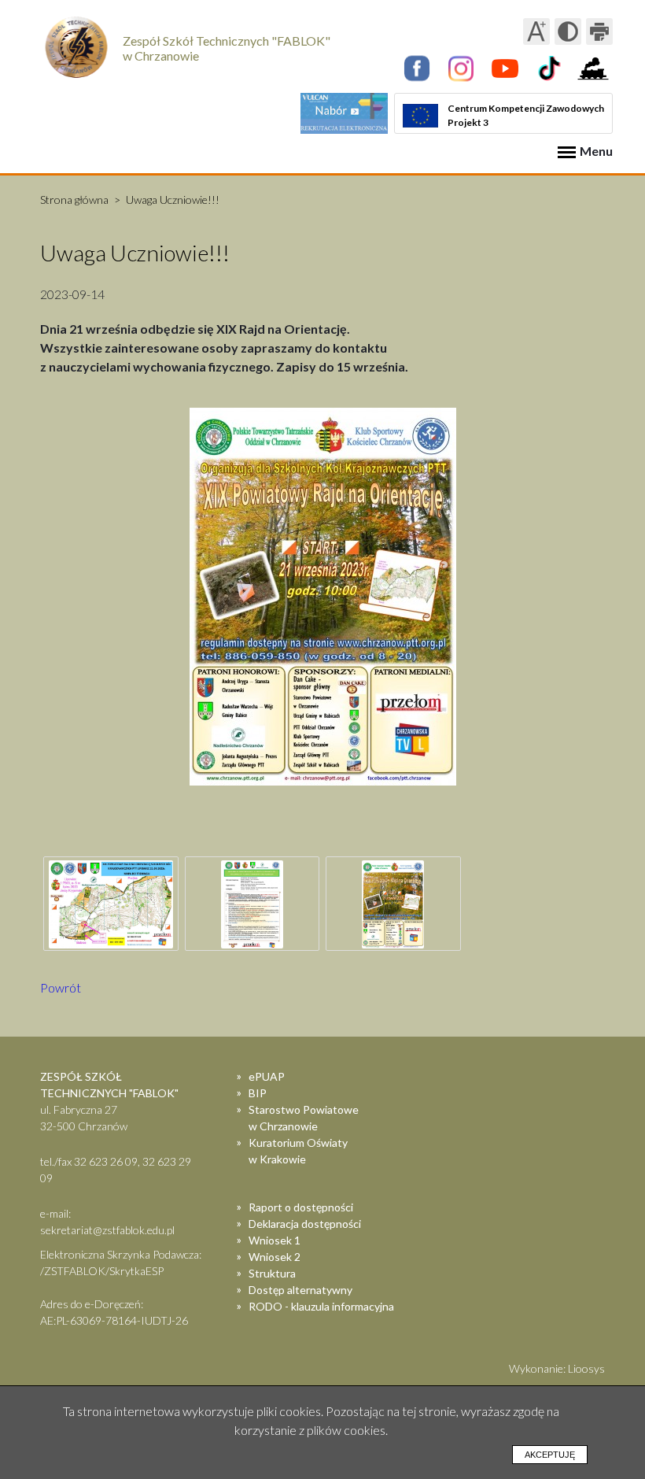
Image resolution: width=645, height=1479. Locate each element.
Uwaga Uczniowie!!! (172, 199)
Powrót (60, 987)
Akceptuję (550, 1454)
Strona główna (74, 199)
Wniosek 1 (274, 1240)
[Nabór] (344, 113)
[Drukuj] (599, 31)
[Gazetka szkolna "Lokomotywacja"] (593, 68)
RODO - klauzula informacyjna (321, 1306)
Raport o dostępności (301, 1207)
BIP (258, 1093)
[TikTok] (549, 68)
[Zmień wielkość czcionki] (536, 31)
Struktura (272, 1273)
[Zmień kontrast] (568, 31)
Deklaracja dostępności (305, 1223)
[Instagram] (461, 68)
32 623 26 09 (106, 1161)
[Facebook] (417, 68)
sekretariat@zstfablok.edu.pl (107, 1230)
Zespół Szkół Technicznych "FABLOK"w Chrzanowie (226, 48)
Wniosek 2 (274, 1256)
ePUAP (267, 1076)
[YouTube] (505, 68)
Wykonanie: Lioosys (557, 1368)
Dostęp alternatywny (300, 1289)
